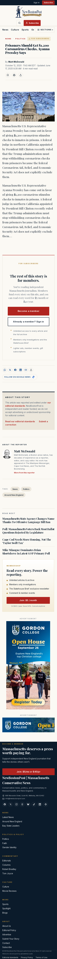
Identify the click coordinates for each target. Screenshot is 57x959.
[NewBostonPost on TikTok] (34, 804)
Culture (15, 29)
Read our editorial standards (20, 421)
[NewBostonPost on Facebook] (4, 804)
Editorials (6, 860)
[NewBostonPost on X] (10, 804)
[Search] (19, 23)
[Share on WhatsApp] (4, 370)
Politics (20, 39)
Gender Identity (9, 847)
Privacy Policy (27, 957)
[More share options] (31, 370)
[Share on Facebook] (15, 370)
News (5, 29)
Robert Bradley (9, 869)
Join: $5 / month (28, 600)
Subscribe (48, 2)
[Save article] (7, 75)
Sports (25, 29)
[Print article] (14, 75)
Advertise (6, 934)
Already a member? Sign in (28, 321)
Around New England (13, 495)
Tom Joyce (7, 873)
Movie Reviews (9, 891)
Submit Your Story (10, 939)
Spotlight (6, 908)
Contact (6, 943)
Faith (4, 843)
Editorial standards (10, 957)
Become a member (28, 311)
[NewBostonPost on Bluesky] (28, 804)
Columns (6, 865)
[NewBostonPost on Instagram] (16, 804)
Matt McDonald (16, 62)
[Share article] (20, 75)
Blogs (5, 913)
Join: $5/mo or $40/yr (28, 771)
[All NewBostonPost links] (45, 804)
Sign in (36, 2)
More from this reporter (24, 473)
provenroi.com (27, 954)
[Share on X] (10, 370)
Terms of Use (41, 957)
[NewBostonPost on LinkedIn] (39, 804)
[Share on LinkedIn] (20, 370)
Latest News (8, 817)
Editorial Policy (9, 930)
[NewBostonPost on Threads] (22, 804)
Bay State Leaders (10, 826)
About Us (6, 926)
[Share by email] (25, 370)
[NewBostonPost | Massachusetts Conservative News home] (28, 11)
